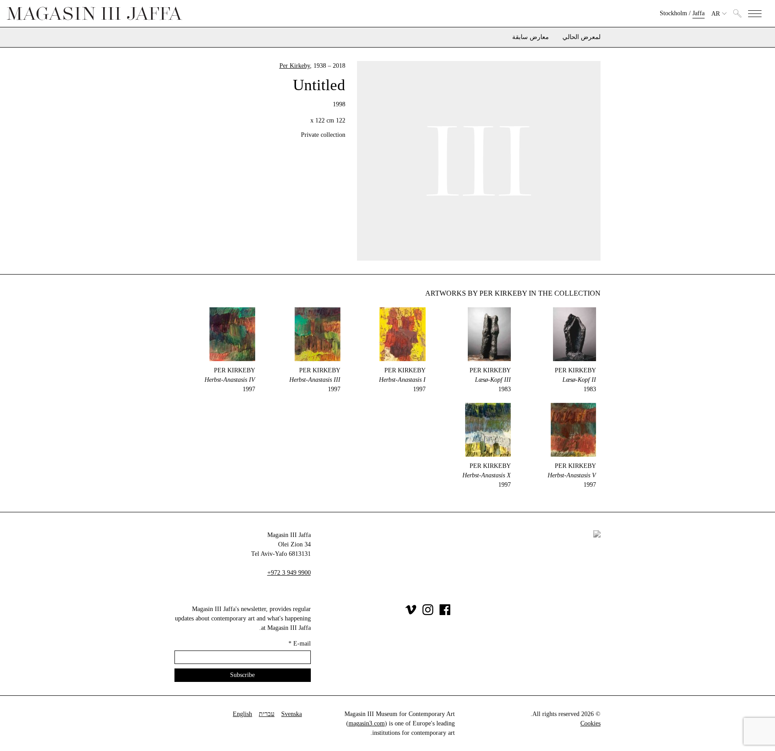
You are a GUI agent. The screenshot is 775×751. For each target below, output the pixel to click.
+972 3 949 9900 (289, 572)
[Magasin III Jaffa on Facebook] (445, 613)
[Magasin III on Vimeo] (410, 613)
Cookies (590, 723)
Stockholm (673, 13)
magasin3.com (366, 723)
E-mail (299, 643)
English (242, 714)
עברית (266, 714)
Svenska (291, 714)
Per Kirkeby (294, 65)
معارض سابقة (530, 37)
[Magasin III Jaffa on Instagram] (427, 613)
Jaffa (698, 13)
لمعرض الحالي (581, 37)
